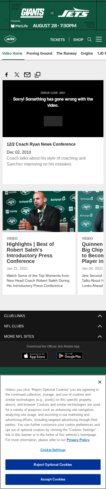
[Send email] (27, 77)
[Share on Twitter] (17, 77)
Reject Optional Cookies (53, 464)
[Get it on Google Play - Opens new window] (70, 358)
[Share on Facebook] (7, 77)
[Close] (99, 382)
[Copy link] (37, 75)
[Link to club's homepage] (10, 37)
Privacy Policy (33, 440)
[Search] (89, 39)
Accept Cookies (53, 479)
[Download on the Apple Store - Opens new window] (34, 356)
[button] (53, 121)
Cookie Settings (53, 450)
